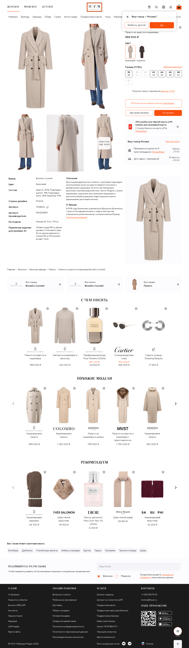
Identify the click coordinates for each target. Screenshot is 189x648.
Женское (22, 270)
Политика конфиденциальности (68, 627)
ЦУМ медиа (13, 627)
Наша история (15, 616)
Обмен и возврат (61, 611)
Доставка (57, 605)
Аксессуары (70, 17)
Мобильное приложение (65, 600)
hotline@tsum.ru (149, 600)
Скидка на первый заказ (64, 621)
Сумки (57, 17)
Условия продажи (61, 616)
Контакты (13, 611)
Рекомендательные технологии (68, 637)
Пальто (52, 270)
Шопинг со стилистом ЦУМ (110, 600)
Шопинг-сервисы (105, 595)
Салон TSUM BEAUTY (107, 627)
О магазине (13, 595)
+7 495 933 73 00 (149, 595)
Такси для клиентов (106, 632)
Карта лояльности (106, 637)
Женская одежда (37, 270)
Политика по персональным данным (70, 632)
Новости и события (17, 600)
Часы (108, 17)
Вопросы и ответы (62, 595)
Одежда (36, 17)
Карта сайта (14, 632)
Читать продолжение (76, 218)
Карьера (12, 621)
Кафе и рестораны (106, 621)
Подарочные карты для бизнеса (112, 611)
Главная (11, 270)
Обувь (48, 17)
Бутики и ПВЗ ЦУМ (17, 605)
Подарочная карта (106, 605)
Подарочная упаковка (108, 616)
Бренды (25, 17)
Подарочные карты (91, 17)
